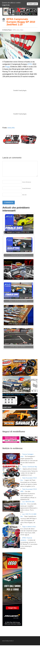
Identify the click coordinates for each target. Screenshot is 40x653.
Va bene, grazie (32, 4)
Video (21, 30)
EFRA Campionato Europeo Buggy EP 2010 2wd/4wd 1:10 (21, 22)
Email (26, 188)
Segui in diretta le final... (29, 526)
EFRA (14, 30)
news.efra (11, 128)
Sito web (24, 194)
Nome (26, 182)
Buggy (7, 67)
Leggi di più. (6, 5)
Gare (18, 30)
